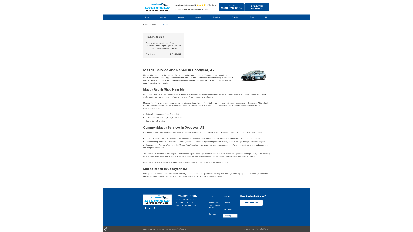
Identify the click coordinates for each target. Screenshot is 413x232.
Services (163, 17)
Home (147, 17)
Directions (216, 17)
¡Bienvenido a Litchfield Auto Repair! (214, 205)
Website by (262, 229)
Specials (198, 17)
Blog (266, 17)
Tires (252, 17)
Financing (235, 17)
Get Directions (251, 203)
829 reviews (210, 5)
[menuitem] (146, 17)
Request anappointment (256, 7)
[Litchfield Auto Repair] (157, 7)
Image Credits (249, 229)
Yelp (154, 208)
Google (150, 208)
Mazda (166, 24)
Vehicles (181, 17)
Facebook (145, 208)
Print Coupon (150, 54)
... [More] (173, 48)
